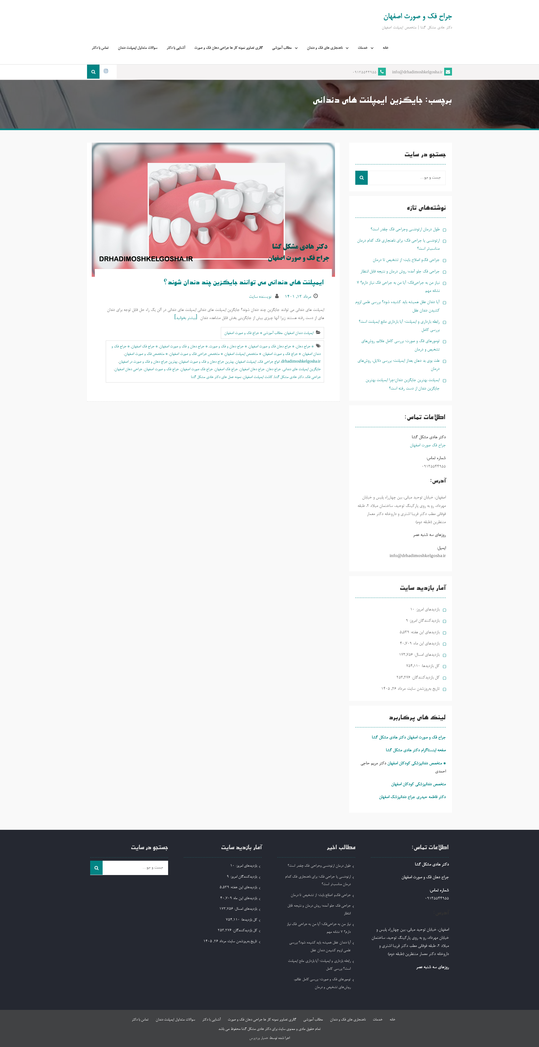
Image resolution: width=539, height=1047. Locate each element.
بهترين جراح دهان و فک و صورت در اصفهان (148, 362)
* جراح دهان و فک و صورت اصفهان (183, 347)
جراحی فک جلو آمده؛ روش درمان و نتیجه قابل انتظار (399, 271)
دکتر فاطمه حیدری (431, 797)
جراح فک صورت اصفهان (197, 369)
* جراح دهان (304, 347)
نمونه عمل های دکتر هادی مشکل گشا (216, 377)
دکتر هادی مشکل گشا (288, 377)
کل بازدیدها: (429, 666)
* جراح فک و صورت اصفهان (282, 354)
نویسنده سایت (260, 297)
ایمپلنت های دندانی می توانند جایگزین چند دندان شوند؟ (244, 283)
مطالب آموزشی (282, 48)
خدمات (362, 48)
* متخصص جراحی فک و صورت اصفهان (196, 354)
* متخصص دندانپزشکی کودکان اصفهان (416, 763)
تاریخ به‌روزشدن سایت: (422, 689)
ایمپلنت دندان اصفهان (298, 333)
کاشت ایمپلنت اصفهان (257, 377)
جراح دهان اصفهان (252, 369)
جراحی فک (313, 377)
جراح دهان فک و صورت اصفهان (425, 877)
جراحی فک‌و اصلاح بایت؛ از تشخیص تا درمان (406, 260)
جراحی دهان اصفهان (128, 369)
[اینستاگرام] (106, 72)
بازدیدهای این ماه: (425, 643)
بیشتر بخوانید (186, 318)
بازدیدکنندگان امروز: (423, 621)
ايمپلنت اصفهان (246, 362)
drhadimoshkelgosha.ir (301, 362)
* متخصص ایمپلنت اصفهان (243, 354)
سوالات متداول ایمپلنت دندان (137, 48)
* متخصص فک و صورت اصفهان (146, 354)
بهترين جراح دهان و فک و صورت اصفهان (206, 362)
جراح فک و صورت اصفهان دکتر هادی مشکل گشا (409, 737)
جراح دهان (273, 369)
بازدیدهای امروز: (427, 609)
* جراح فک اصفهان (144, 347)
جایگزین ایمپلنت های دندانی (302, 369)
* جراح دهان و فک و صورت (228, 347)
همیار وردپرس (258, 1038)
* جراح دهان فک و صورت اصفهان (271, 347)
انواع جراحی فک (268, 362)
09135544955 (364, 73)
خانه (385, 48)
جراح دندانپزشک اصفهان (397, 797)
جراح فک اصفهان (226, 369)
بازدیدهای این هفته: (424, 632)
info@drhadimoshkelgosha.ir (417, 73)
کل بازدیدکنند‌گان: (424, 677)
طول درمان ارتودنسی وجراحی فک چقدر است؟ (405, 229)
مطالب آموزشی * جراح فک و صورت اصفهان (253, 333)
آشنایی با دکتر (176, 48)
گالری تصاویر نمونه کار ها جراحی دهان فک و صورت (228, 48)
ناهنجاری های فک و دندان (324, 48)
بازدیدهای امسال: (426, 655)
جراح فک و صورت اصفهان (417, 16)
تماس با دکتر (100, 48)
